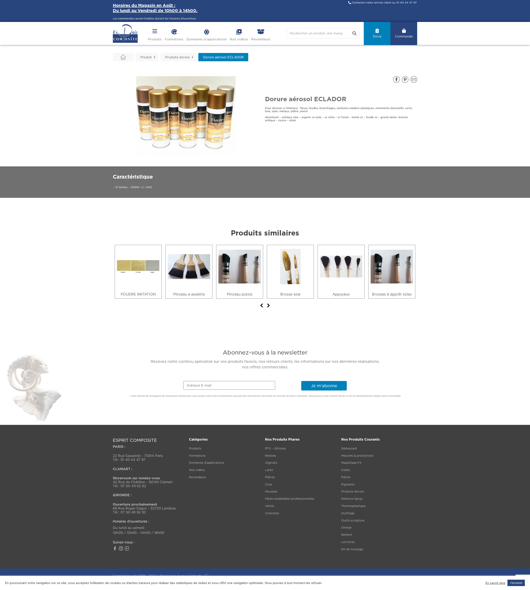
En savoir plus (495, 583)
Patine (345, 477)
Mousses (271, 491)
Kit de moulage (352, 549)
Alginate (271, 462)
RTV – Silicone (275, 448)
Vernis (269, 505)
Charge (346, 527)
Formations (174, 39)
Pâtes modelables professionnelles (289, 498)
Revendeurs (260, 39)
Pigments (348, 484)
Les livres (348, 541)
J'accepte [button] (516, 582)
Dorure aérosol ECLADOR (223, 57)
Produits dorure (177, 57)
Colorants (272, 513)
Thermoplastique (353, 505)
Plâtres (270, 477)
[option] (138, 272)
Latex (269, 469)
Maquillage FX (351, 462)
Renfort (346, 534)
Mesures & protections (357, 455)
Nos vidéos (239, 39)
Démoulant (349, 448)
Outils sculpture (352, 520)
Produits (154, 39)
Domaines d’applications (206, 39)
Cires (268, 484)
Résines (270, 455)
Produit (146, 57)
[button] (396, 79)
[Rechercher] (354, 33)
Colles (345, 469)
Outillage (347, 513)
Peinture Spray (352, 498)
